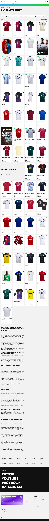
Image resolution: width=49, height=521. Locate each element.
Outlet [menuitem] (23, 3)
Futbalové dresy (7, 7)
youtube (10, 478)
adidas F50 (26, 458)
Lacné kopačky (26, 463)
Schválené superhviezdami (36, 504)
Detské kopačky (18, 463)
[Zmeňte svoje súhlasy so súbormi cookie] (1, 518)
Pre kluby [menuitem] (16, 3)
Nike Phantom (34, 458)
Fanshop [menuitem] (5, 3)
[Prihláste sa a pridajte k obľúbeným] (11, 21)
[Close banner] (47, 5)
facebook (11, 483)
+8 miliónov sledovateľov (37, 506)
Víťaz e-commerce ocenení (36, 502)
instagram (12, 487)
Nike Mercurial (10, 458)
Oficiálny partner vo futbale (36, 500)
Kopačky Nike (18, 458)
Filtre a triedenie (43, 19)
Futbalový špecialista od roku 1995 (37, 498)
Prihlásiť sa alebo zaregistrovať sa (28, 498)
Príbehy (27, 500)
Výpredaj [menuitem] (20, 3)
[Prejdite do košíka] (47, 1)
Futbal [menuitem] (2, 3)
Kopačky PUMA (11, 463)
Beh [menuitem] (10, 3)
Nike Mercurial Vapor (4, 463)
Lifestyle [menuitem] (13, 3)
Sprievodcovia (28, 501)
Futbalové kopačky (4, 458)
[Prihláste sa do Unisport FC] (45, 1)
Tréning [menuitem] (8, 3)
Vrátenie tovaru (43, 499)
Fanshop (2, 7)
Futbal (41, 463)
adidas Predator (41, 458)
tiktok (8, 474)
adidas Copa (34, 463)
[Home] (6, 1)
